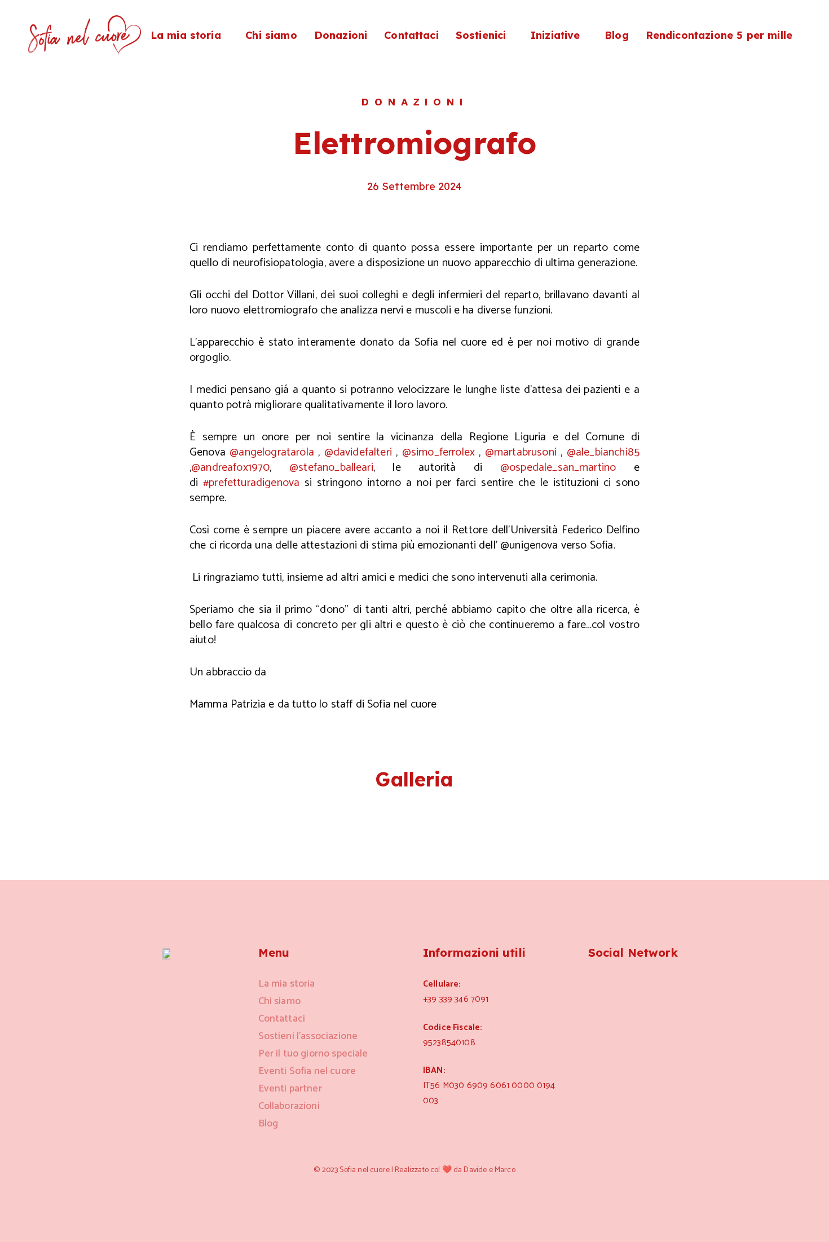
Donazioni (340, 35)
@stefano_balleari (331, 467)
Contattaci (411, 35)
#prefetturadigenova (251, 483)
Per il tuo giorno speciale (313, 1054)
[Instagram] (595, 983)
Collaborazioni (289, 1106)
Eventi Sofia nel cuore (307, 1071)
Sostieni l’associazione (308, 1036)
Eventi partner (290, 1089)
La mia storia (186, 35)
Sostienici (481, 35)
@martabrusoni (521, 452)
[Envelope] (649, 983)
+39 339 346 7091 (456, 999)
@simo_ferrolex (438, 452)
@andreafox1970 (230, 467)
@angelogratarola (272, 452)
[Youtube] (676, 983)
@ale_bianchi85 (603, 452)
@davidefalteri (358, 452)
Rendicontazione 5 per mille (719, 35)
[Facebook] (622, 983)
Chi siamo (271, 35)
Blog (617, 35)
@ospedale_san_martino (558, 467)
